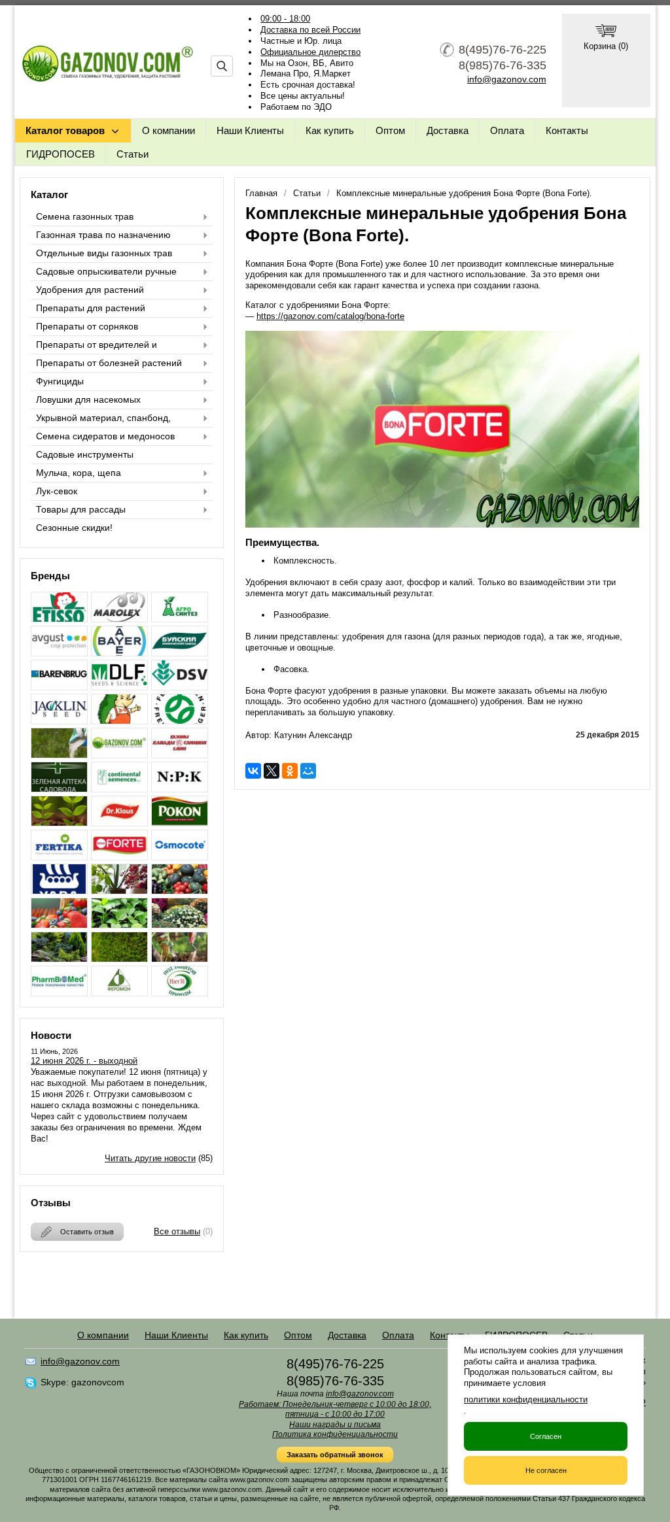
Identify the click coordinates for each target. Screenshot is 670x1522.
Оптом (390, 130)
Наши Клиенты (250, 130)
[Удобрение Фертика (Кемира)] (59, 857)
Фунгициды (60, 381)
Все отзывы (177, 1231)
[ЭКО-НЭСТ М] (179, 993)
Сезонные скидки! (74, 527)
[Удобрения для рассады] (119, 925)
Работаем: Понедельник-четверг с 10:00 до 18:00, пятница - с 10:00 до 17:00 (335, 1409)
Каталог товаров (65, 130)
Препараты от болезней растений (109, 363)
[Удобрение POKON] (179, 823)
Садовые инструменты (84, 454)
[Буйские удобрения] (179, 653)
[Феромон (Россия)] (119, 993)
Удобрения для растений (90, 289)
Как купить (330, 130)
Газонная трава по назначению (103, 234)
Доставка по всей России (310, 30)
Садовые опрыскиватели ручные (106, 271)
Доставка (447, 130)
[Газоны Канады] (179, 755)
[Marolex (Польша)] (119, 619)
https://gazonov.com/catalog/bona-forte (330, 316)
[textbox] (222, 66)
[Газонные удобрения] (59, 755)
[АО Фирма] (59, 653)
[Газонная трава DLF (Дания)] (119, 687)
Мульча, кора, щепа (78, 472)
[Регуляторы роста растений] (59, 823)
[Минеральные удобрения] (179, 789)
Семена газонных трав (84, 216)
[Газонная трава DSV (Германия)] (179, 687)
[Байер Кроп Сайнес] (119, 653)
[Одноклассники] (290, 771)
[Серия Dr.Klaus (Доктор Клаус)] (119, 823)
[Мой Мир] (308, 771)
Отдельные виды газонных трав (104, 253)
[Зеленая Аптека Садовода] (59, 789)
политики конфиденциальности (526, 1399)
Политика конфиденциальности (335, 1434)
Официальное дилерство (310, 52)
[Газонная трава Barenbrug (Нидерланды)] (59, 687)
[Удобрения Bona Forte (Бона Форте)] (119, 857)
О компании (168, 130)
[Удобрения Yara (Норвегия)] (59, 891)
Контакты (567, 130)
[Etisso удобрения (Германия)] (59, 619)
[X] (271, 771)
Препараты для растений (90, 308)
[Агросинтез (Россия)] (179, 619)
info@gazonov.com (506, 79)
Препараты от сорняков (87, 326)
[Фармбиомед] (59, 993)
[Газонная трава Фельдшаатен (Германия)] (179, 721)
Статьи (132, 154)
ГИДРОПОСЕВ (60, 154)
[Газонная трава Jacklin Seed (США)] (59, 721)
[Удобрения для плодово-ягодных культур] (59, 925)
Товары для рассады (81, 509)
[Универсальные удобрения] (179, 959)
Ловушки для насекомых (88, 399)
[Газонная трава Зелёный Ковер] (119, 721)
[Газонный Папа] (119, 755)
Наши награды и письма (335, 1424)
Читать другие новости (150, 1158)
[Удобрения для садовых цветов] (179, 925)
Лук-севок (56, 491)
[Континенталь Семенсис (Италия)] (119, 789)
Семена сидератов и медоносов (105, 436)
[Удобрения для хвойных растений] (59, 959)
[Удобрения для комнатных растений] (119, 891)
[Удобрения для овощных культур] (179, 891)
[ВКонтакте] (253, 771)
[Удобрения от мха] (119, 959)
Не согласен (546, 1470)
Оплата (507, 130)
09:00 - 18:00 (285, 19)
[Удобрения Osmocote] (179, 857)
